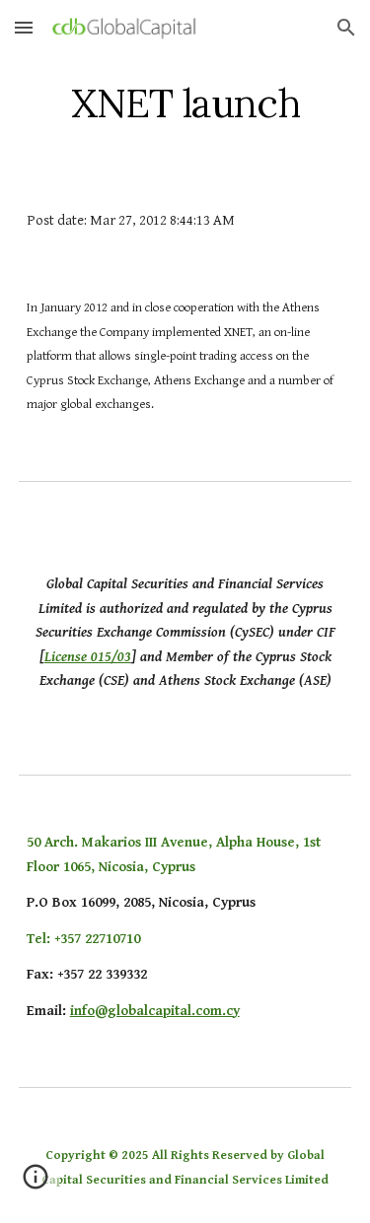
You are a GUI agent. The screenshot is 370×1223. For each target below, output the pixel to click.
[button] (23, 27)
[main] (185, 103)
